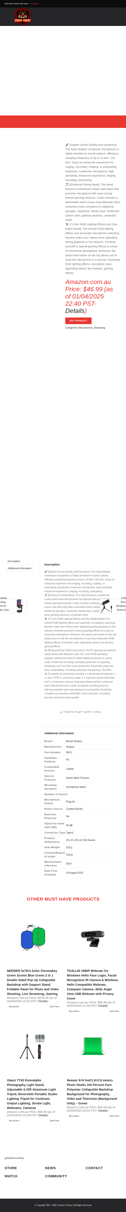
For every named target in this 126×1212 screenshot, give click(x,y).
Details (75, 310)
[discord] (120, 4)
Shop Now (34, 4)
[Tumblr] (107, 539)
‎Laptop (70, 769)
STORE (11, 1168)
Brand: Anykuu (74, 741)
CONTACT (94, 1168)
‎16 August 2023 (74, 872)
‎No (67, 816)
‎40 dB (69, 825)
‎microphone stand (76, 787)
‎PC (68, 759)
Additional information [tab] (20, 568)
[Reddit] (102, 539)
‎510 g (69, 847)
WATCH (11, 1176)
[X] (98, 539)
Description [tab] (14, 561)
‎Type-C (70, 832)
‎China (69, 854)
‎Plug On (70, 801)
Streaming (99, 327)
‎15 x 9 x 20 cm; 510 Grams (80, 840)
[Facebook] (93, 539)
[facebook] (116, 4)
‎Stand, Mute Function (77, 778)
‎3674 (69, 752)
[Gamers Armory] (22, 8)
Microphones (86, 327)
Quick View (54, 1006)
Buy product (78, 321)
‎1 (66, 794)
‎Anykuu (70, 747)
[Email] (112, 539)
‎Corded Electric (74, 809)
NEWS (50, 1168)
